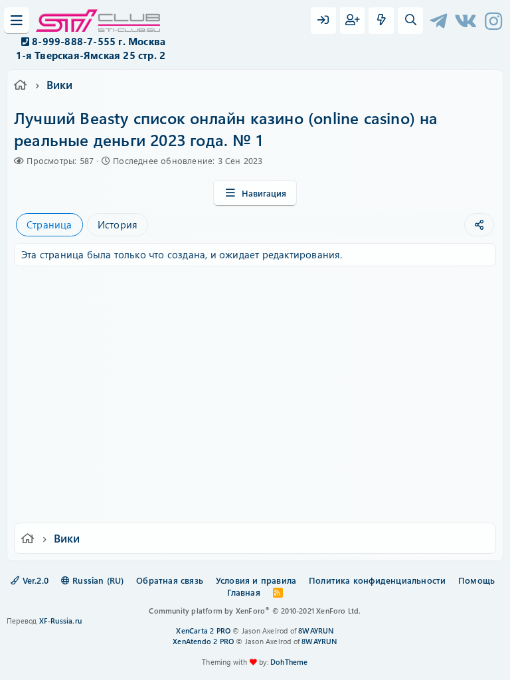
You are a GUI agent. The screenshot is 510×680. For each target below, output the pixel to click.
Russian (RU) (97, 580)
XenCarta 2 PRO (203, 631)
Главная (243, 592)
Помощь (476, 580)
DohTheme (289, 662)
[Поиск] (410, 20)
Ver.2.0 (33, 580)
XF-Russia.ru (60, 621)
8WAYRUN (315, 631)
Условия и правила (256, 580)
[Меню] (16, 20)
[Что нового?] (381, 20)
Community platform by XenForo (255, 611)
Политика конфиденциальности (377, 580)
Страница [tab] (49, 224)
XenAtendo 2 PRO (203, 641)
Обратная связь (169, 580)
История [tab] (117, 224)
